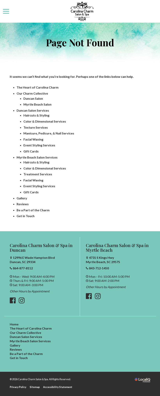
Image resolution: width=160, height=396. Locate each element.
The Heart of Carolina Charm (38, 87)
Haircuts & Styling (36, 115)
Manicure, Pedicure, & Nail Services (48, 133)
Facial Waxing (33, 139)
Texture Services (35, 127)
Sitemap (35, 387)
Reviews (23, 204)
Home (14, 324)
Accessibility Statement (57, 387)
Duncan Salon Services (33, 110)
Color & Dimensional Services (44, 121)
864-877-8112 (23, 268)
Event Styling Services (39, 145)
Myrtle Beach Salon (37, 104)
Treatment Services (37, 174)
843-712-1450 (99, 268)
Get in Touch (26, 216)
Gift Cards (31, 151)
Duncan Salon (33, 98)
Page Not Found (80, 42)
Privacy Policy (18, 387)
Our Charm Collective (32, 93)
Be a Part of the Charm (33, 210)
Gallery (22, 198)
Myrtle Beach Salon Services (37, 157)
